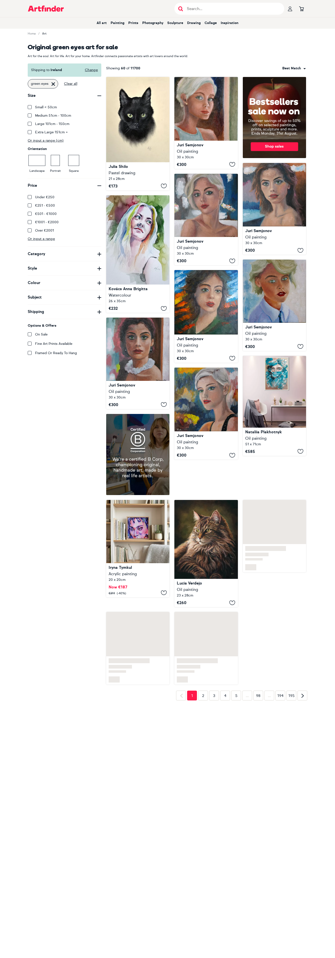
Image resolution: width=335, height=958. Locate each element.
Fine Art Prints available (53, 344)
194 (280, 696)
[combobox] (294, 68)
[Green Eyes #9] (206, 219)
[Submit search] (180, 9)
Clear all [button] (70, 84)
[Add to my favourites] (164, 186)
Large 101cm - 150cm (52, 124)
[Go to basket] (301, 8)
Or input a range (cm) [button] (46, 140)
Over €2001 (44, 230)
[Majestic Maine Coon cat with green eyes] (206, 553)
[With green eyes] (137, 254)
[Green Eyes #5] (274, 305)
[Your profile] (290, 8)
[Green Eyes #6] (206, 414)
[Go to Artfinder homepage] (46, 8)
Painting (117, 23)
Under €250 (44, 197)
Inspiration (229, 23)
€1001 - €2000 (47, 222)
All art (102, 23)
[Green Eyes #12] (274, 209)
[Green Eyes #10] (137, 363)
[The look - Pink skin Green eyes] (137, 548)
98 (258, 696)
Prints (133, 23)
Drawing (194, 23)
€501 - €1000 (46, 214)
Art (44, 33)
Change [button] (91, 70)
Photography (152, 23)
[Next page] (302, 695)
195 (291, 696)
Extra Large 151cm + (51, 132)
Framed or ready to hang (56, 353)
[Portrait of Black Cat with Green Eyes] (137, 133)
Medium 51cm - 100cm (53, 115)
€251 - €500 (45, 205)
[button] (294, 68)
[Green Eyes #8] (206, 316)
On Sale (41, 334)
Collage (211, 23)
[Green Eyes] (206, 123)
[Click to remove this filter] (53, 83)
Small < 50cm (46, 107)
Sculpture (175, 23)
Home (32, 33)
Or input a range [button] (41, 239)
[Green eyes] (274, 406)
